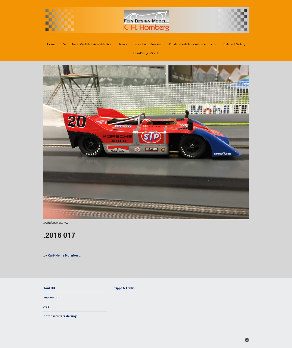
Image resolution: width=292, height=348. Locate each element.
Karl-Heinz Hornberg (64, 255)
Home (51, 44)
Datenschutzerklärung (60, 316)
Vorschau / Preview (148, 44)
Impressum (51, 297)
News (123, 44)
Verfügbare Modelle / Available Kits (87, 44)
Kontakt (49, 288)
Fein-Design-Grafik (146, 53)
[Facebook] (247, 340)
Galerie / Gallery (234, 44)
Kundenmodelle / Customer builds (192, 44)
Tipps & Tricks (124, 288)
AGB (46, 306)
